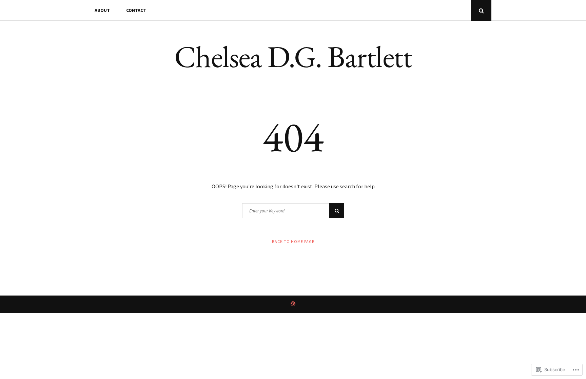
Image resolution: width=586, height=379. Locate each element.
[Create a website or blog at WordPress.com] (293, 304)
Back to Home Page (293, 241)
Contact (136, 10)
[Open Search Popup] (481, 10)
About (102, 10)
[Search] (336, 210)
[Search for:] (293, 211)
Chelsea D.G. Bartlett (293, 56)
